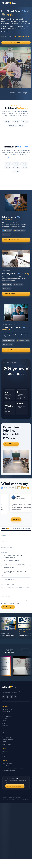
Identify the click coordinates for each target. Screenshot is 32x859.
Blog (3, 754)
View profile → (24, 649)
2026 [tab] (15, 168)
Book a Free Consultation (8, 768)
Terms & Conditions (6, 798)
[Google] (3, 695)
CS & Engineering (6, 740)
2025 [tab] (20, 125)
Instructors (5, 749)
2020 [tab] (7, 160)
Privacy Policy (16, 798)
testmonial (16, 517)
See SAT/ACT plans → (10, 292)
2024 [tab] (11, 125)
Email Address (5, 543)
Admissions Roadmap (7, 738)
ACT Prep (4, 719)
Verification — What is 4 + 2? (8, 592)
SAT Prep (4, 716)
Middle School (6, 710)
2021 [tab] (7, 121)
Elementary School (7, 707)
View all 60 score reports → (16, 154)
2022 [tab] (15, 121)
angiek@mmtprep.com (6, 601)
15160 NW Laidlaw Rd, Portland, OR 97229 (12, 766)
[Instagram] (11, 695)
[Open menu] (29, 3)
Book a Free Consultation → (14, 784)
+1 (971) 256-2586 (7, 761)
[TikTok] (15, 695)
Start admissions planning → (12, 348)
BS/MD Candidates (7, 735)
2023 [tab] (25, 121)
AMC (3, 721)
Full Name (3, 531)
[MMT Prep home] (9, 3)
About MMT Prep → (11, 442)
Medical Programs (6, 742)
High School (5, 712)
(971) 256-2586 (15, 601)
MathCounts (5, 723)
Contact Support (25, 798)
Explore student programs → (12, 238)
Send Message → (8, 605)
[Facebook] (7, 695)
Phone (2, 537)
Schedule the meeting (16, 42)
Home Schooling (6, 714)
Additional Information (7, 583)
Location (4, 752)
